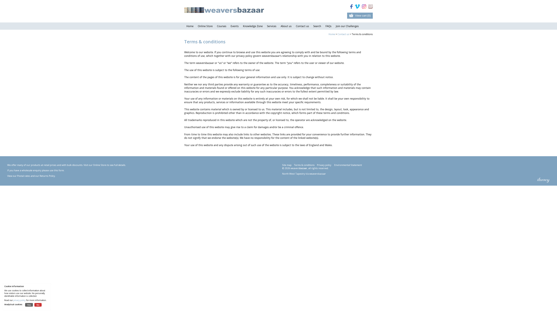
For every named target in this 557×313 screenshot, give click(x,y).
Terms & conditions (304, 165)
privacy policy (19, 300)
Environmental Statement (348, 165)
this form (59, 170)
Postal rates (23, 176)
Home (332, 34)
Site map (287, 165)
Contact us (343, 34)
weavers (299, 168)
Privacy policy (324, 165)
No (38, 304)
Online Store (99, 165)
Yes (29, 304)
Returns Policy (47, 176)
